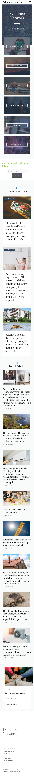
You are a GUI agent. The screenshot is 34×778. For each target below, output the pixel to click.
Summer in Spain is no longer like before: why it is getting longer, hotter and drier (17, 542)
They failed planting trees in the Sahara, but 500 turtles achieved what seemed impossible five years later (16, 615)
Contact (7, 743)
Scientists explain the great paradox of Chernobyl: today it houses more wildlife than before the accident (16, 343)
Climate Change (9, 198)
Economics (7, 758)
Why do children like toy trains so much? (14, 511)
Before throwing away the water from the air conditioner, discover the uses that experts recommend (17, 650)
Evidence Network (12, 2)
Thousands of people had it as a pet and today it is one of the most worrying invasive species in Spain (15, 231)
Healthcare (8, 753)
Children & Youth (10, 749)
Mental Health (9, 756)
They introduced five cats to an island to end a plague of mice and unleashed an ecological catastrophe (16, 437)
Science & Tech (8, 761)
